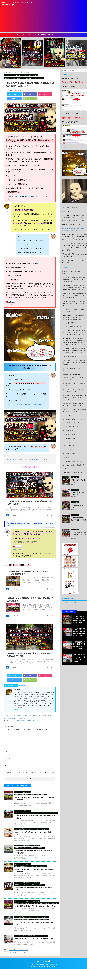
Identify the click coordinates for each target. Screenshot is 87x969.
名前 (6, 751)
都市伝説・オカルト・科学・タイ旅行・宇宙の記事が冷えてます (43, 964)
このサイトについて (34, 35)
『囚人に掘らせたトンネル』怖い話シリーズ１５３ (78, 535)
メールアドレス (9, 758)
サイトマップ (20, 35)
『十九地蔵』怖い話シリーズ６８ (18, 950)
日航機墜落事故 (21, 720)
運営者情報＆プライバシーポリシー (47, 35)
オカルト (8, 720)
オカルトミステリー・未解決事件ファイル (16, 715)
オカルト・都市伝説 (33, 715)
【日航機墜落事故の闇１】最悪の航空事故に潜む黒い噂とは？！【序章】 (27, 459)
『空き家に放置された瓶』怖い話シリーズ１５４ (78, 520)
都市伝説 (34, 720)
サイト (7, 765)
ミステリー (14, 720)
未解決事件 (28, 720)
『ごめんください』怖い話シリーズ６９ (20, 952)
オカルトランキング (11, 304)
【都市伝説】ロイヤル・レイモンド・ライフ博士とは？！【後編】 (34, 938)
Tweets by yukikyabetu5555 (70, 603)
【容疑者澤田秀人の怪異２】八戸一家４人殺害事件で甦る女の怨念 (34, 906)
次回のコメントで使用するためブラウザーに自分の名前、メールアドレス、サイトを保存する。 (29, 773)
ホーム (6, 35)
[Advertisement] (43, 20)
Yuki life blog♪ (7, 5)
